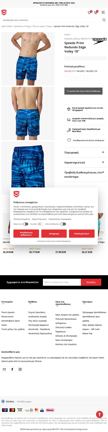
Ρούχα (28, 26)
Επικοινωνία (7, 316)
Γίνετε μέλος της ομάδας (13, 329)
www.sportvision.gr (33, 429)
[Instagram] (20, 369)
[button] (54, 20)
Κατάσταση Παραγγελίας (40, 333)
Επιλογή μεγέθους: (74, 66)
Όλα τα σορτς (38, 26)
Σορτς (49, 26)
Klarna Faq (87, 333)
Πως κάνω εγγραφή (37, 320)
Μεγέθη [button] (80, 71)
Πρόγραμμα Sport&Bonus (94, 312)
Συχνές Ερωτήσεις (37, 312)
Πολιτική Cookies (63, 327)
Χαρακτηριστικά (74, 162)
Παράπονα (60, 331)
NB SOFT (55, 429)
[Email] (4, 369)
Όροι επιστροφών (64, 340)
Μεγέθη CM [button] (91, 71)
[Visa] (42, 409)
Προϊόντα (18, 26)
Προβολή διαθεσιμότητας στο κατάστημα (83, 174)
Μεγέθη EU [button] (69, 71)
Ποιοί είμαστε (8, 312)
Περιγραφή (71, 152)
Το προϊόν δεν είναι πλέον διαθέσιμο (83, 91)
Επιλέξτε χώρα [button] (24, 401)
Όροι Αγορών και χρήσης (67, 314)
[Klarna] (50, 409)
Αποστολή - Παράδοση (39, 329)
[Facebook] (12, 369)
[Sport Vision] (3, 12)
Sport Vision (6, 26)
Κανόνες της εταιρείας (66, 344)
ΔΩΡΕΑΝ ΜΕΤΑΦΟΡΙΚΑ (54, 3)
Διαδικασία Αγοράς (37, 316)
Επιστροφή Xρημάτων (38, 325)
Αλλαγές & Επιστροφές (66, 335)
